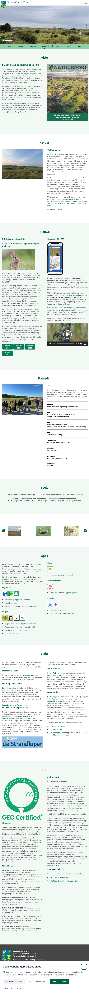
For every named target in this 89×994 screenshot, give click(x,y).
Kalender (45, 46)
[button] (67, 334)
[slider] (65, 343)
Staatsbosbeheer (29, 675)
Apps (68, 46)
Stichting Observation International (60, 703)
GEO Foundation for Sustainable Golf (64, 881)
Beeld (58, 46)
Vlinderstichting (57, 729)
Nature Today (52, 673)
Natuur (20, 46)
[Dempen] (81, 344)
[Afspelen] (50, 344)
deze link (31, 95)
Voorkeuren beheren (13, 981)
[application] (67, 334)
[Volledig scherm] (85, 344)
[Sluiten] (84, 966)
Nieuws (33, 46)
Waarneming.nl (57, 699)
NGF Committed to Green (60, 878)
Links (79, 46)
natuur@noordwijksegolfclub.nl (14, 112)
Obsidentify (51, 697)
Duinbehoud (6, 688)
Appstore (18, 599)
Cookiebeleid (19, 988)
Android (26, 599)
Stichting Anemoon (58, 726)
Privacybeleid (7, 988)
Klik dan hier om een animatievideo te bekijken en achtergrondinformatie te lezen (67, 203)
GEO (44, 48)
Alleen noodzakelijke (37, 981)
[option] (16, 531)
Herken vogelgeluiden (59, 733)
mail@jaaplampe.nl (76, 295)
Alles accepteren (59, 981)
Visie (9, 46)
